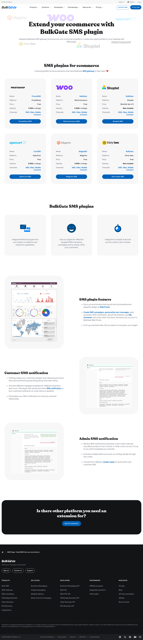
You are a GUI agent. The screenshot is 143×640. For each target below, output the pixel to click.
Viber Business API (67, 602)
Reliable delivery (37, 594)
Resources (87, 7)
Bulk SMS (5, 586)
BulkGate (83, 96)
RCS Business (7, 606)
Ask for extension (72, 523)
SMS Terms (82, 637)
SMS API (63, 590)
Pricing (98, 7)
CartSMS (37, 151)
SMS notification (53, 388)
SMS (27, 112)
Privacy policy (62, 637)
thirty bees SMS (118, 177)
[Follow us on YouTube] (135, 637)
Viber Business (7, 602)
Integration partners (98, 590)
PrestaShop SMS (25, 121)
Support (121, 2)
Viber (32, 112)
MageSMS (83, 151)
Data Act (72, 637)
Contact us (18, 570)
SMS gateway (88, 71)
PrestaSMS (36, 96)
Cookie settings (94, 637)
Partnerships (73, 7)
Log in (139, 2)
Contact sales (123, 7)
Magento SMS (71, 177)
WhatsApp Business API (69, 598)
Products (33, 7)
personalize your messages (117, 312)
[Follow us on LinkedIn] (120, 637)
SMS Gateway (7, 590)
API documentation (126, 594)
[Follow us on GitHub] (140, 637)
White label (94, 594)
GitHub (121, 598)
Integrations (6, 610)
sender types (108, 462)
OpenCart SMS (25, 177)
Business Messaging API (69, 586)
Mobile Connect (37, 113)
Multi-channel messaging (41, 598)
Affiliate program (96, 586)
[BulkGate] (9, 7)
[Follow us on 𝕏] (125, 637)
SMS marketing (8, 594)
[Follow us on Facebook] (130, 637)
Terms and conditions (47, 637)
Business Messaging (39, 586)
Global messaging (38, 590)
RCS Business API (67, 606)
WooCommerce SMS (71, 121)
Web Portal (105, 307)
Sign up (6, 570)
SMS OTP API (65, 594)
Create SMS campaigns (93, 312)
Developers (58, 7)
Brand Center (124, 602)
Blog (120, 590)
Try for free (136, 7)
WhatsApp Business (9, 598)
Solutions (45, 7)
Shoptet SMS (118, 121)
